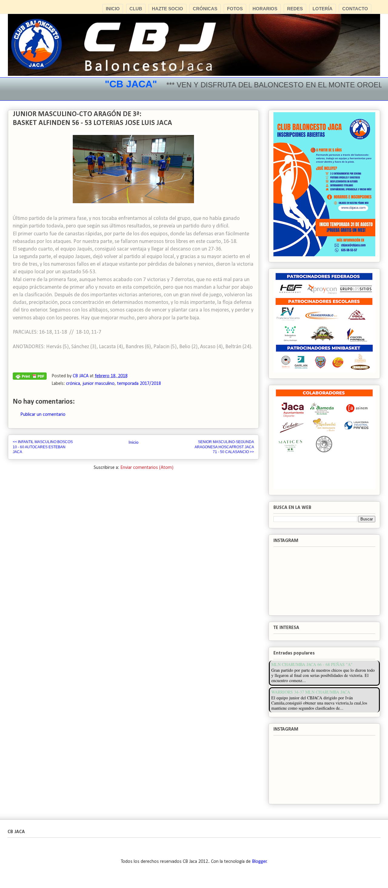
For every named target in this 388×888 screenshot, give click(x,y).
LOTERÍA (323, 8)
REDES (295, 8)
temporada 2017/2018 (139, 383)
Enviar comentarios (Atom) (146, 467)
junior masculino (98, 383)
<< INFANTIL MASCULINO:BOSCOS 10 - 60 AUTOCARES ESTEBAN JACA (43, 447)
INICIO (113, 8)
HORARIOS (265, 8)
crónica (73, 383)
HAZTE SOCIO (167, 8)
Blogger (259, 861)
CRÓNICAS (205, 8)
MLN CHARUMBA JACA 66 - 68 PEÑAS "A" (312, 664)
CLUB (135, 8)
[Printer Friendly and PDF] (30, 377)
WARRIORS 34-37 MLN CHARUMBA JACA (310, 692)
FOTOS (235, 8)
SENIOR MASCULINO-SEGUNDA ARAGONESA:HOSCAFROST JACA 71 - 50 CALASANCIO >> (224, 447)
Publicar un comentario (42, 414)
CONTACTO (355, 8)
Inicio (134, 442)
